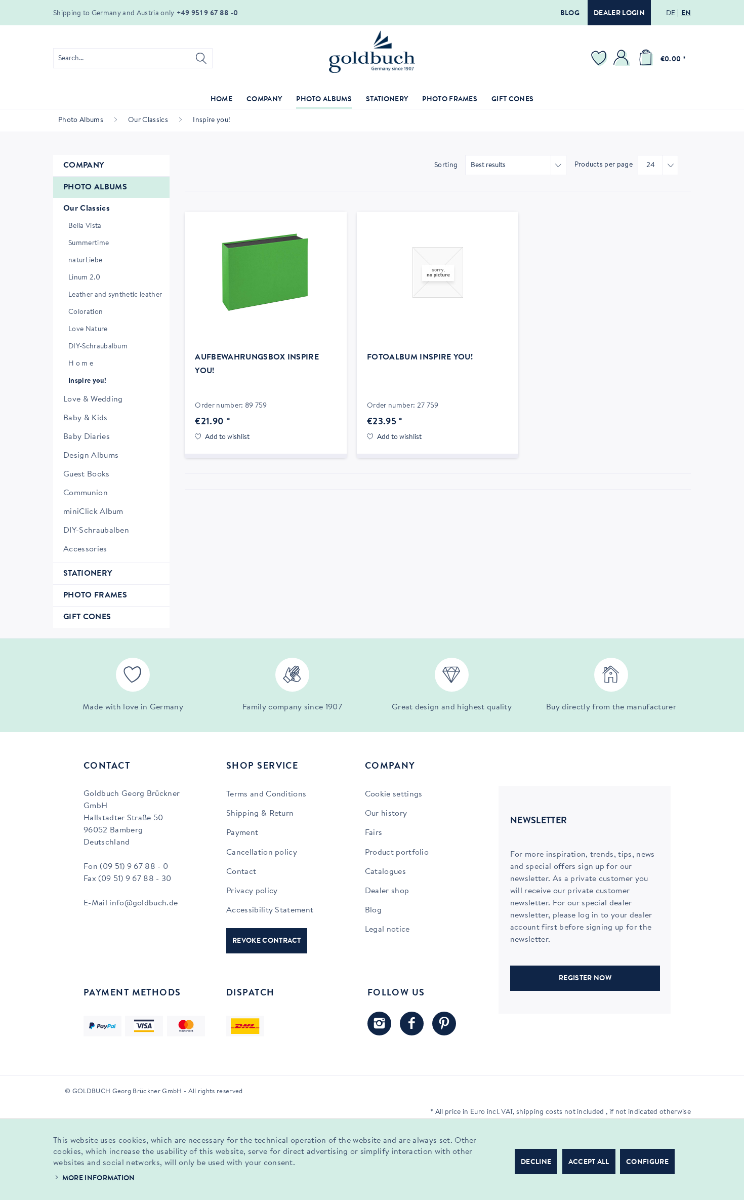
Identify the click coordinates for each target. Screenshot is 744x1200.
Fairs (374, 833)
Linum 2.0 (84, 278)
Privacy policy (251, 891)
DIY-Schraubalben (96, 531)
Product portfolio (397, 853)
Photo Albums (95, 187)
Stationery (87, 574)
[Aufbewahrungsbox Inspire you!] (265, 272)
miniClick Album (93, 512)
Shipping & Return (260, 814)
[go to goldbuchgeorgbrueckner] (444, 1023)
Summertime (88, 243)
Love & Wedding (92, 399)
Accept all (588, 1162)
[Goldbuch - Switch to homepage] (372, 51)
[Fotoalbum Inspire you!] (437, 272)
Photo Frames (95, 595)
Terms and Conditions (266, 794)
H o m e (80, 364)
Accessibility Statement (269, 910)
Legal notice (387, 930)
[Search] (201, 58)
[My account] (622, 58)
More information (98, 1178)
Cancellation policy (261, 853)
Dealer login (619, 13)
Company (83, 166)
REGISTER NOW (585, 978)
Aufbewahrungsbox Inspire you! (257, 364)
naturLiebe (85, 260)
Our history (386, 814)
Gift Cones (87, 617)
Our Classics (86, 209)
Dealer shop (387, 891)
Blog (570, 13)
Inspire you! (87, 381)
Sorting (446, 165)
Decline (536, 1162)
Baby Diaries (86, 437)
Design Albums (90, 456)
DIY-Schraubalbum (98, 346)
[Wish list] (600, 58)
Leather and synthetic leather (115, 295)
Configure (647, 1162)
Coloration (85, 312)
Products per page (603, 165)
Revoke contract (266, 941)
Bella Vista (85, 226)
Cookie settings (394, 794)
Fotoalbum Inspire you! (420, 357)
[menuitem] (133, 58)
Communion (85, 493)
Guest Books (86, 474)
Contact (241, 872)
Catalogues (385, 872)
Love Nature (88, 329)
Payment (242, 833)
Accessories (85, 549)
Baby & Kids (85, 418)
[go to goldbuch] (379, 1023)
